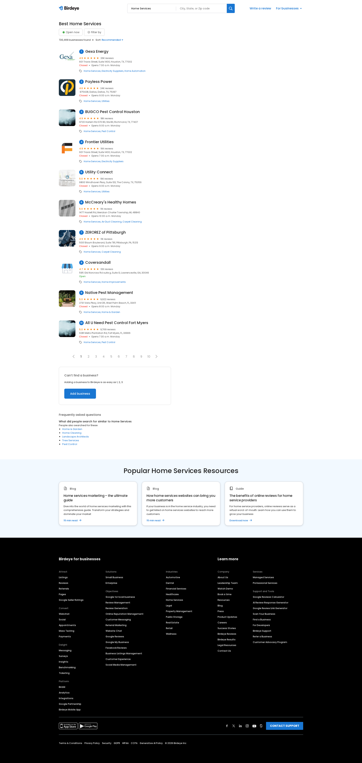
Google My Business (117, 642)
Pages (62, 594)
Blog (220, 605)
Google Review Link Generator (270, 608)
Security (106, 743)
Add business (80, 394)
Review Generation (117, 608)
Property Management (179, 611)
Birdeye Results (226, 639)
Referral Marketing (116, 625)
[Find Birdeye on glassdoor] (261, 726)
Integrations (66, 698)
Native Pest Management (109, 292)
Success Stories (227, 628)
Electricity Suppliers (112, 71)
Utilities (106, 101)
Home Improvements (114, 282)
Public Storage (174, 617)
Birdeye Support (262, 630)
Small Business (114, 577)
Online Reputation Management (124, 613)
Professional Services (265, 583)
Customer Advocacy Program (270, 642)
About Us (223, 577)
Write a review (260, 8)
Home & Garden (111, 312)
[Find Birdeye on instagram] (247, 726)
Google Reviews (115, 636)
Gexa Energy (97, 51)
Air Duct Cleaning (112, 221)
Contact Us (224, 650)
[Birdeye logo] (70, 8)
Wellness (171, 633)
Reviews (63, 583)
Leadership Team (228, 583)
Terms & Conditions (70, 743)
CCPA (134, 743)
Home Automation (135, 71)
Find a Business (262, 619)
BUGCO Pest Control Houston (112, 111)
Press (221, 611)
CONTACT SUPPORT (284, 726)
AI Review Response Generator (270, 602)
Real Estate (172, 622)
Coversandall (98, 262)
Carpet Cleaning (132, 221)
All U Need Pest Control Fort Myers (116, 322)
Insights (63, 661)
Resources (224, 600)
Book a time (225, 594)
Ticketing (64, 673)
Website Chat (114, 630)
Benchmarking (67, 667)
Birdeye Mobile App (70, 709)
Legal (169, 605)
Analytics (64, 692)
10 (148, 356)
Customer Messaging (118, 619)
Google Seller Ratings (71, 600)
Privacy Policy (92, 743)
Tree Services (70, 440)
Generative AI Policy (151, 743)
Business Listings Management (124, 653)
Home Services (92, 71)
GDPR (117, 743)
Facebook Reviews (116, 647)
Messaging (65, 650)
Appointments (67, 625)
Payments (65, 636)
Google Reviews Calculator (268, 597)
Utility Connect (99, 172)
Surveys (63, 656)
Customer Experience (118, 659)
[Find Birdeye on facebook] (227, 726)
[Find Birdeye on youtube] (254, 726)
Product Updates (227, 617)
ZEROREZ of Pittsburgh (105, 232)
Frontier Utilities (99, 142)
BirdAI (62, 687)
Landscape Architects (75, 436)
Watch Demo (225, 588)
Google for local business (120, 597)
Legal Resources (227, 645)
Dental (170, 583)
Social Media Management (121, 664)
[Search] (231, 8)
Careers (222, 622)
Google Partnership (70, 704)
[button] (156, 356)
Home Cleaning (71, 433)
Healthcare (172, 594)
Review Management (118, 602)
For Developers (261, 625)
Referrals (64, 588)
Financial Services (176, 588)
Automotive (173, 577)
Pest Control (108, 131)
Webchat (64, 613)
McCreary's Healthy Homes (110, 202)
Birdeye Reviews (227, 633)
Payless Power (98, 81)
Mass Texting (66, 630)
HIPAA (125, 743)
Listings (63, 577)
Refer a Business (262, 636)
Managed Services (263, 577)
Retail (169, 628)
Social (62, 619)
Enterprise (111, 583)
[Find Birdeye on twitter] (233, 726)
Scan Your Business (264, 613)
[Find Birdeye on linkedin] (240, 726)
